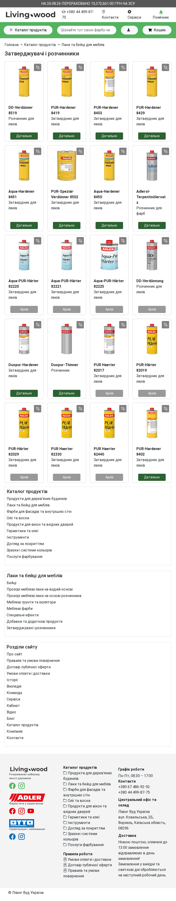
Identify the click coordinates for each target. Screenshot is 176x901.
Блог (11, 718)
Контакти (15, 738)
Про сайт (14, 654)
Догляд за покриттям (25, 544)
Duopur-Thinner (64, 365)
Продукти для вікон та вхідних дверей (40, 524)
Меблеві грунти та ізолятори (31, 602)
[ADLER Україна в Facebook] (12, 812)
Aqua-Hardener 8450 (107, 194)
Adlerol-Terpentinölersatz (151, 197)
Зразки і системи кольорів (29, 550)
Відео (11, 712)
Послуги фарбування (24, 556)
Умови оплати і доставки (28, 673)
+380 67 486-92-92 (134, 787)
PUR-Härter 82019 (146, 368)
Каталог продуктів (31, 30)
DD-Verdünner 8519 (20, 110)
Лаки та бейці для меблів (28, 505)
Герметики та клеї (22, 531)
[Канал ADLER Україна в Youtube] (31, 812)
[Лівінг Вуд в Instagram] (21, 787)
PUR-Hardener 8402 (148, 451)
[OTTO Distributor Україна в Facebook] (12, 837)
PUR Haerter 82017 (105, 368)
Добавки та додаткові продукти (34, 621)
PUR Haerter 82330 (62, 451)
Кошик (160, 30)
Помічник (161, 17)
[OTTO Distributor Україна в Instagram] (21, 837)
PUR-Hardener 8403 (106, 110)
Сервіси (13, 699)
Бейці (11, 583)
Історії (12, 680)
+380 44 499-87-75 (134, 792)
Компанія (14, 731)
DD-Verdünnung (149, 281)
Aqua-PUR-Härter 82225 (109, 284)
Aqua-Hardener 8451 (21, 194)
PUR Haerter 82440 (105, 451)
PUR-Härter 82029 (18, 451)
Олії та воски (18, 518)
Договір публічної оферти (29, 667)
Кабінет (13, 705)
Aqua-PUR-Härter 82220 (23, 284)
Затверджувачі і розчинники (31, 628)
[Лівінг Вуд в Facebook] (12, 787)
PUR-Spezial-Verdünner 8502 (64, 194)
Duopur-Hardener (23, 365)
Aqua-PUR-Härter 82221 (66, 284)
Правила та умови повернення (33, 660)
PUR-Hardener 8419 (63, 110)
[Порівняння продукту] (37, 67)
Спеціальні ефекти (22, 615)
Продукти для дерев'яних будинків (37, 498)
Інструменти (18, 537)
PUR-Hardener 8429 (148, 110)
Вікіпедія (14, 686)
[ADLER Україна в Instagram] (22, 812)
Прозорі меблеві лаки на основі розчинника (44, 596)
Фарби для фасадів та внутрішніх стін (39, 511)
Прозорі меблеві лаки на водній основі (40, 589)
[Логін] (129, 30)
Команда (14, 693)
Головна (12, 45)
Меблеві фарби (20, 608)
